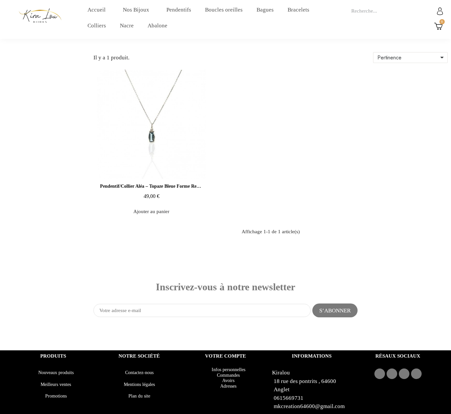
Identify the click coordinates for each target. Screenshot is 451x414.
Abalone (157, 25)
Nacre (127, 25)
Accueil (96, 10)
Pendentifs (178, 10)
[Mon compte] (440, 11)
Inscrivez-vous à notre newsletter (225, 286)
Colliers (96, 25)
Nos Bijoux (136, 10)
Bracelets (298, 10)
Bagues (265, 10)
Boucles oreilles (224, 10)
